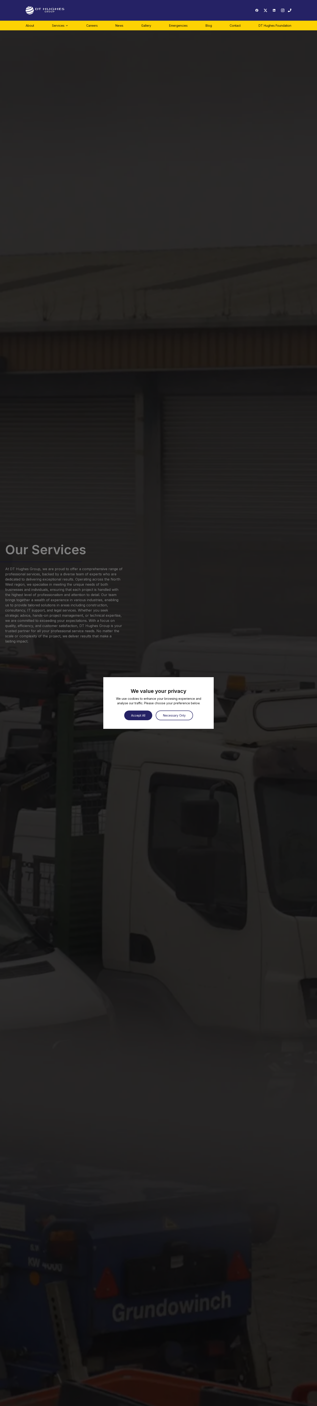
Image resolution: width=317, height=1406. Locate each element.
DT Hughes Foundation (275, 25)
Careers (92, 25)
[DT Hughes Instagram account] (282, 10)
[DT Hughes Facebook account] (257, 10)
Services (58, 25)
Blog (209, 25)
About (30, 25)
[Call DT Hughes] (289, 10)
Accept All (138, 715)
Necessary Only (174, 715)
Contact (235, 25)
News (119, 25)
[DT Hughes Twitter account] (265, 10)
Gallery (146, 25)
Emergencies (178, 25)
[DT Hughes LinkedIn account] (274, 10)
